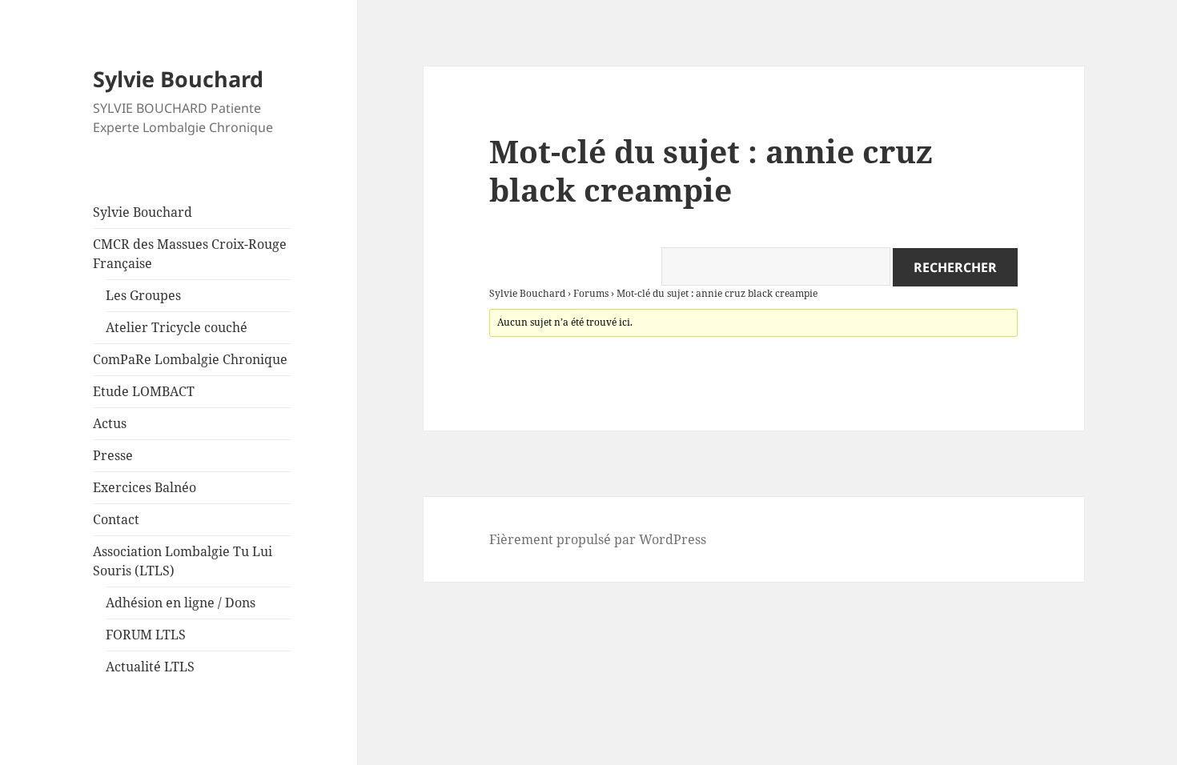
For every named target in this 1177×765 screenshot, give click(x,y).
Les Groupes (143, 295)
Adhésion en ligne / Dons (180, 602)
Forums (591, 293)
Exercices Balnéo (144, 487)
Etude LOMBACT (144, 391)
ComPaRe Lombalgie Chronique (190, 359)
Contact (116, 519)
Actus (110, 423)
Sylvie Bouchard (178, 79)
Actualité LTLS (150, 666)
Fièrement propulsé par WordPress (597, 539)
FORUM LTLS (146, 634)
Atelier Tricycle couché (176, 327)
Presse (113, 455)
